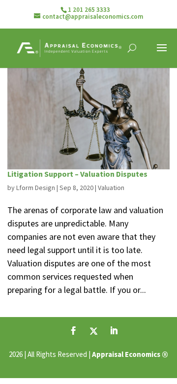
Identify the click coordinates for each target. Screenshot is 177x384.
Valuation (111, 187)
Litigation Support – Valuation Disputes (77, 174)
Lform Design (35, 187)
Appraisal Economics (126, 354)
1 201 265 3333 (89, 9)
